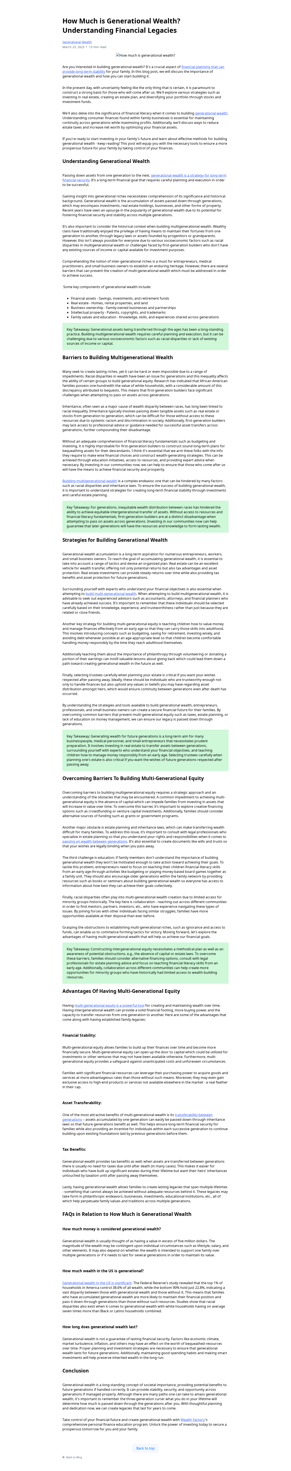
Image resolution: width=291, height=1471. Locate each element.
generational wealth (211, 113)
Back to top (145, 1448)
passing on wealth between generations (94, 841)
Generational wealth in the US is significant (97, 1283)
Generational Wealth (77, 42)
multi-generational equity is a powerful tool (109, 1005)
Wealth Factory (193, 1419)
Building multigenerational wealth (89, 481)
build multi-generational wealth (111, 593)
